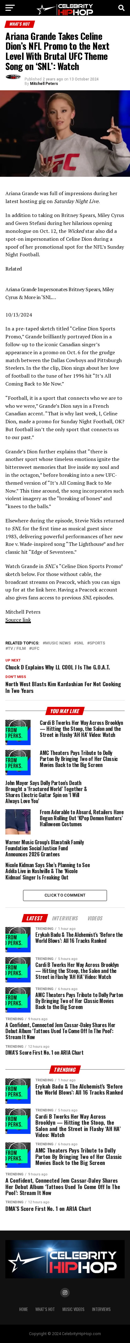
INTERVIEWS (101, 1309)
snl (80, 643)
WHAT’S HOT (45, 1309)
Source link (18, 619)
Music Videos (73, 1309)
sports (97, 643)
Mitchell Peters (44, 83)
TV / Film (17, 649)
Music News (58, 643)
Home (23, 1309)
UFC (35, 649)
